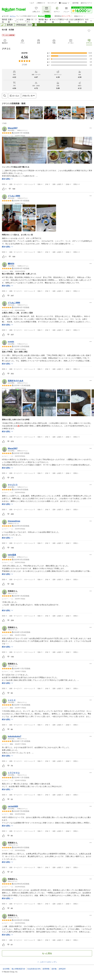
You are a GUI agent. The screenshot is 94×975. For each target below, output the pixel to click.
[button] (8, 112)
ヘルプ (31, 3)
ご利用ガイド (40, 3)
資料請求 (62, 969)
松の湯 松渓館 (8, 29)
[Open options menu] (90, 128)
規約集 (54, 969)
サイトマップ (52, 3)
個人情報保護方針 (18, 969)
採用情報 (46, 969)
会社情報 (6, 969)
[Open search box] (4, 95)
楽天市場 (75, 3)
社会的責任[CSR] (34, 969)
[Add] (89, 30)
